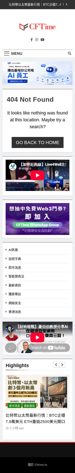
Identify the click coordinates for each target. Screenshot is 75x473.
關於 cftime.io (37, 464)
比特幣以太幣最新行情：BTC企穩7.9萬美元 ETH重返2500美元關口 (34, 4)
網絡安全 (15, 303)
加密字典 (15, 259)
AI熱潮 (13, 250)
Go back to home (37, 142)
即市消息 (15, 267)
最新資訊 (15, 285)
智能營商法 (16, 276)
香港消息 (15, 312)
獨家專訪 (15, 294)
